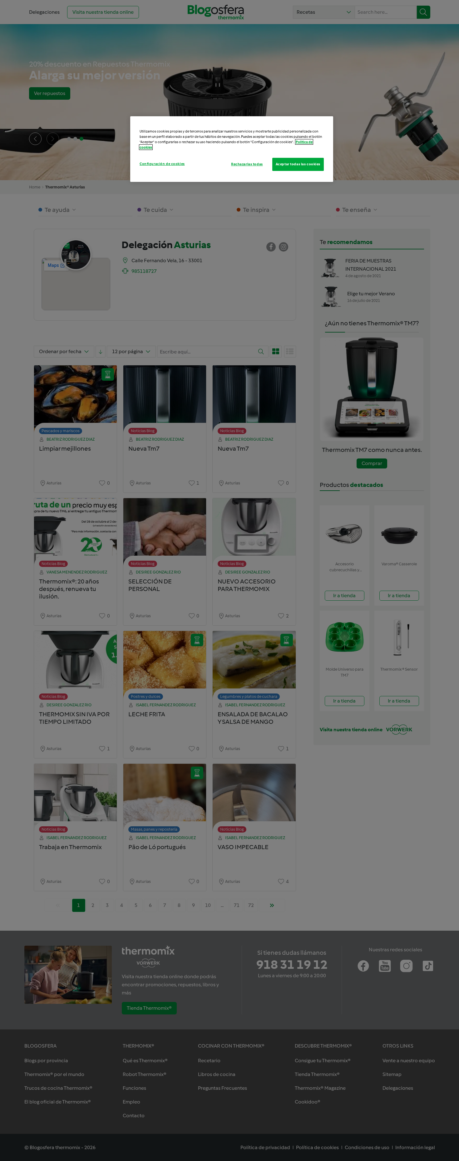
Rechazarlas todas (247, 164)
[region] (231, 149)
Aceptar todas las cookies (298, 164)
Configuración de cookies (162, 164)
